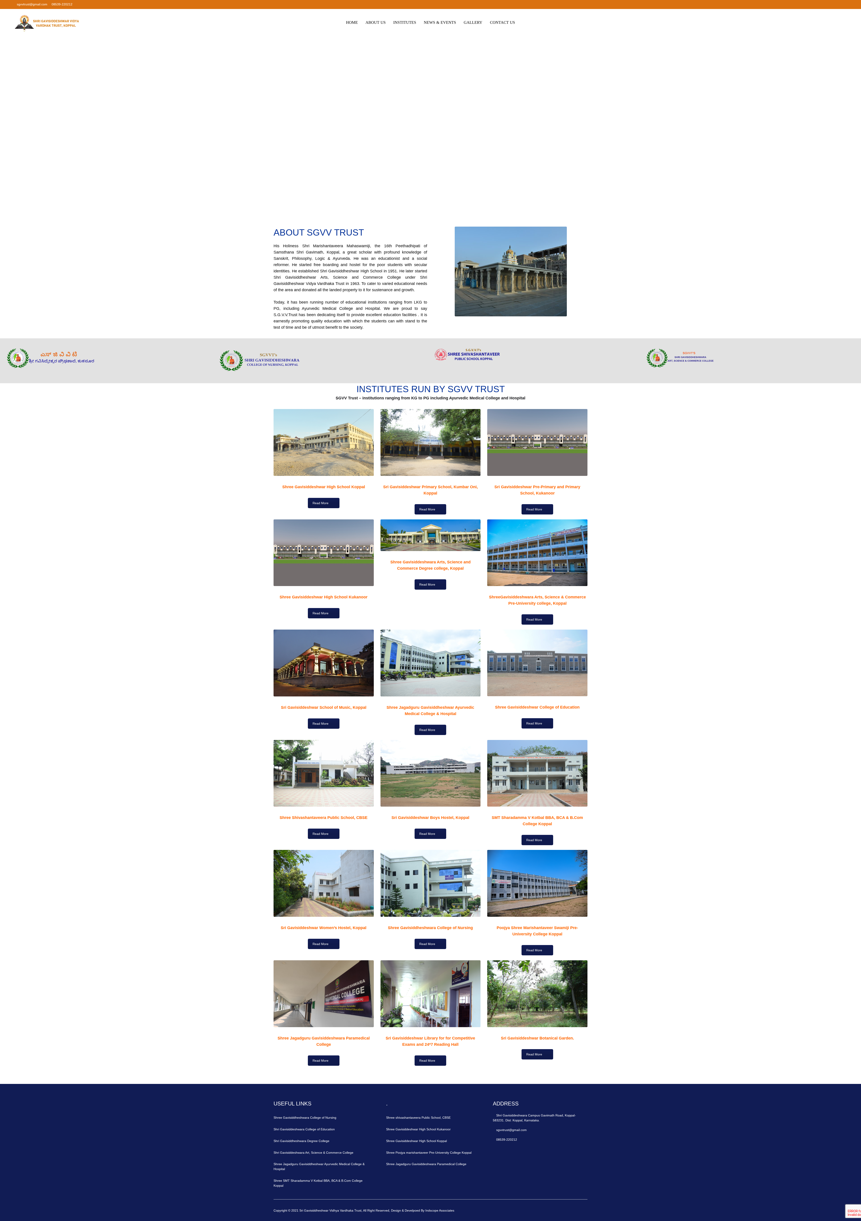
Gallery (473, 22)
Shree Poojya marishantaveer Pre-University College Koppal (429, 1152)
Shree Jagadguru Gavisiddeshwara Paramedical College (426, 1164)
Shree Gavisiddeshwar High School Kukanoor (418, 1129)
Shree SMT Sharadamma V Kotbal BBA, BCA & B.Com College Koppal (318, 1183)
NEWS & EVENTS (440, 22)
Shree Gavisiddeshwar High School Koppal (416, 1141)
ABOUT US (375, 22)
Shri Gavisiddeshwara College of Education (304, 1129)
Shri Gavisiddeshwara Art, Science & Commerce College (313, 1152)
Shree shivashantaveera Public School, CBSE (418, 1117)
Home (352, 22)
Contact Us (502, 22)
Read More (320, 503)
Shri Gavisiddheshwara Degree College (301, 1141)
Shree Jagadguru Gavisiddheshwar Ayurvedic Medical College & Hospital (319, 1166)
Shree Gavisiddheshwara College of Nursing (305, 1117)
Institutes (404, 22)
